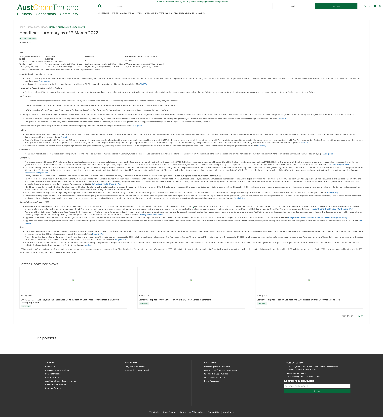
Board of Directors (53, 374)
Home (22, 27)
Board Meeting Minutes (55, 384)
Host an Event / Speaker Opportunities (221, 370)
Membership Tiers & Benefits (137, 370)
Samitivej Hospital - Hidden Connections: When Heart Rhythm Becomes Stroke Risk (298, 299)
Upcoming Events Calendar (216, 367)
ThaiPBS (143, 84)
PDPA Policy (154, 412)
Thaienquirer (44, 81)
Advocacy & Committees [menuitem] (131, 13)
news (44, 27)
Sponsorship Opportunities (216, 374)
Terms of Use (214, 412)
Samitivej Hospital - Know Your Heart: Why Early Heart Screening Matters (175, 299)
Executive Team (52, 377)
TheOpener (137, 126)
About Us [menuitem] (200, 13)
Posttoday (261, 146)
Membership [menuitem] (103, 13)
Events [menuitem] (115, 13)
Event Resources (211, 381)
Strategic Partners (53, 388)
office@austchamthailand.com (306, 376)
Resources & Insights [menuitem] (184, 13)
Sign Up (317, 391)
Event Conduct (169, 412)
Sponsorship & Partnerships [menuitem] (158, 13)
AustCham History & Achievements (60, 381)
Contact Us (50, 367)
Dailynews (281, 119)
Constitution (228, 412)
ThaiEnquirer (327, 154)
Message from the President (57, 370)
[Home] (47, 10)
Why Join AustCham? (134, 367)
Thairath (64, 137)
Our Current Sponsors (214, 377)
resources (33, 27)
